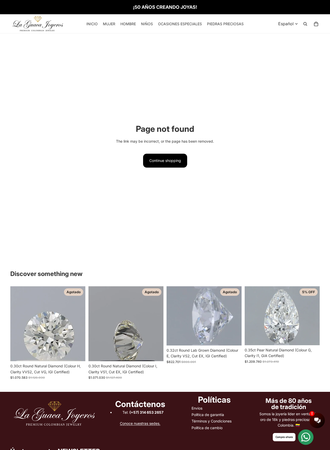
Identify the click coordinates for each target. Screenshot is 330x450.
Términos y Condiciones (212, 421)
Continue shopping (165, 160)
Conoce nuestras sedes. (140, 423)
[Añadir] (311, 337)
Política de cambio (207, 428)
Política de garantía (208, 414)
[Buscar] (305, 24)
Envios (197, 408)
